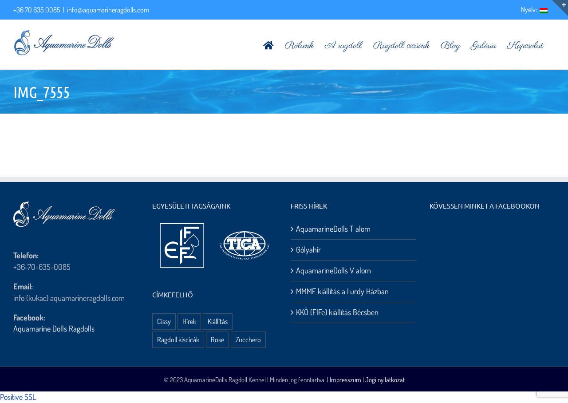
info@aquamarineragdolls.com (108, 9)
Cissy (164, 321)
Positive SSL (18, 397)
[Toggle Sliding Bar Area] (560, 8)
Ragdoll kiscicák (178, 339)
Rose (217, 339)
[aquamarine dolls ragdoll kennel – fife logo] (182, 227)
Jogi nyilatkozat (385, 379)
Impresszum (345, 379)
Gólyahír (308, 249)
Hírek (189, 321)
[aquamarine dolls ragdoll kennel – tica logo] (244, 232)
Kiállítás (218, 321)
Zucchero (248, 339)
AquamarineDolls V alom (333, 270)
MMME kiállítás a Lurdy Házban (342, 291)
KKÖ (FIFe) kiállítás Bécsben (337, 312)
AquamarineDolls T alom (333, 228)
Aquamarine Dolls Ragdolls (54, 328)
